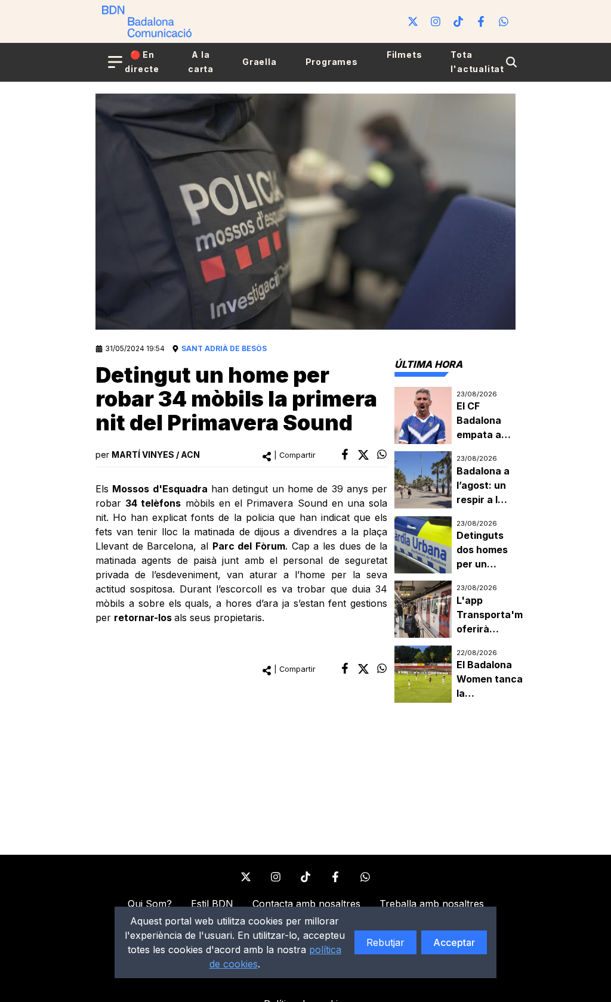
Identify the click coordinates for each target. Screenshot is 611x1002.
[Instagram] (435, 21)
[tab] (428, 364)
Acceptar (454, 942)
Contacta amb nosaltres (306, 904)
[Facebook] (481, 21)
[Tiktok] (458, 21)
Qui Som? (150, 904)
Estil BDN (212, 904)
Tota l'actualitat (477, 61)
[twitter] (363, 455)
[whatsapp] (382, 454)
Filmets (404, 54)
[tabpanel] (455, 545)
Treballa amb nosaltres (431, 904)
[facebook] (345, 454)
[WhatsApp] (503, 21)
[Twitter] (413, 21)
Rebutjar (385, 942)
